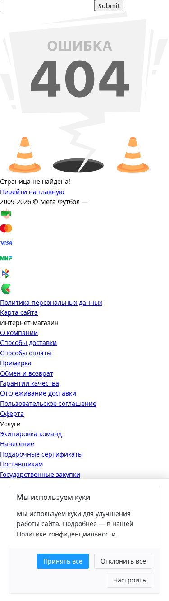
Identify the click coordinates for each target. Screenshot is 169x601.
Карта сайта (19, 312)
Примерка (16, 363)
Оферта (12, 413)
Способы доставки (28, 342)
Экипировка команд (31, 433)
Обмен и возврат (26, 373)
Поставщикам (21, 464)
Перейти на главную (32, 191)
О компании (19, 332)
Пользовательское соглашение (48, 403)
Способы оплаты (26, 353)
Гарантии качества (29, 383)
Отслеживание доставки (38, 393)
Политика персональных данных (51, 302)
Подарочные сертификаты (41, 454)
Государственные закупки (40, 474)
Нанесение (17, 443)
